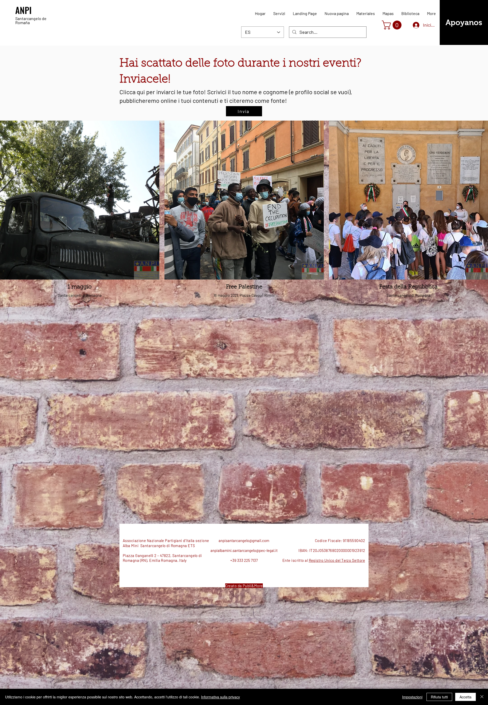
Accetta (465, 696)
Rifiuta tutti (439, 696)
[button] (393, 25)
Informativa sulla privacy (220, 696)
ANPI (23, 10)
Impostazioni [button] (412, 696)
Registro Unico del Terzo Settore (337, 560)
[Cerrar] (482, 697)
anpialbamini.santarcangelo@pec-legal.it (244, 550)
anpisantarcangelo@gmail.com (244, 540)
